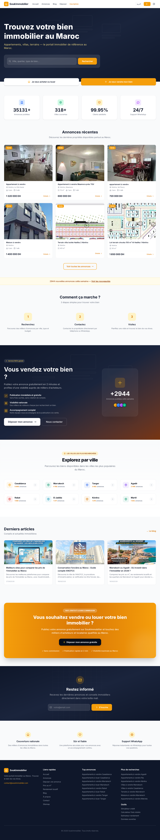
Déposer (63, 4)
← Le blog (151, 531)
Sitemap (46, 804)
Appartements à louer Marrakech (95, 785)
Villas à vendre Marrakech (131, 785)
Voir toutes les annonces (78, 266)
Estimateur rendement (130, 816)
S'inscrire (103, 707)
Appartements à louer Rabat (93, 792)
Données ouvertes (128, 819)
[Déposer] (147, 4)
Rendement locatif (50, 789)
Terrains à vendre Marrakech (133, 792)
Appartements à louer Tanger (94, 799)
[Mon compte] (154, 4)
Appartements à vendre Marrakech (96, 781)
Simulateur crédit (128, 809)
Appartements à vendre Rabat (94, 788)
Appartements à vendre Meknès (134, 799)
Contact (46, 800)
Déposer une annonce (52, 782)
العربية (139, 4)
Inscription (74, 4)
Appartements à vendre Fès (132, 778)
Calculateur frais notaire (130, 812)
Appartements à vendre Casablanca (97, 774)
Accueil (35, 4)
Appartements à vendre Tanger (95, 795)
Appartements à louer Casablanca (96, 778)
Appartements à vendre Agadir (133, 774)
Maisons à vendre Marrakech (133, 795)
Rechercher (87, 61)
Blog (55, 4)
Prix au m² (47, 785)
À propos (46, 797)
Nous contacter (54, 421)
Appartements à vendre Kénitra (134, 781)
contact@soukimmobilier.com (16, 783)
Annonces (46, 4)
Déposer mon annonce (20, 421)
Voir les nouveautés (100, 281)
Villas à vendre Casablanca (132, 788)
